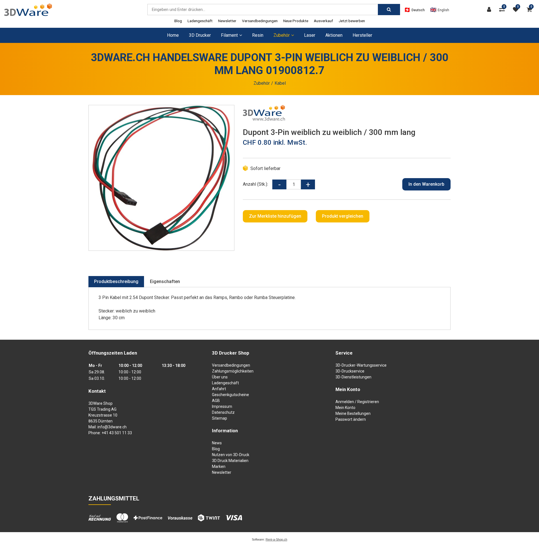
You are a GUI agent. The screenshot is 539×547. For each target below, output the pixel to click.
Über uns (220, 377)
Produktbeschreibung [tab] (116, 281)
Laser (309, 35)
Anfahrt (219, 389)
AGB (216, 400)
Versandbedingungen (260, 21)
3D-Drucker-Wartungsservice (361, 365)
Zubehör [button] (281, 35)
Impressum (222, 406)
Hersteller (362, 35)
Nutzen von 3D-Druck (230, 454)
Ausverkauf (323, 21)
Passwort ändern (350, 419)
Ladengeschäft (200, 21)
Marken (218, 466)
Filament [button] (229, 35)
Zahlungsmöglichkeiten (232, 371)
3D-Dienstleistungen (353, 377)
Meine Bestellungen (353, 413)
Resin (257, 35)
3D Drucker (200, 35)
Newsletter (227, 21)
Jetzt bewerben (352, 21)
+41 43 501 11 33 (117, 433)
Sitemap (219, 418)
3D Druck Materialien (230, 460)
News (217, 443)
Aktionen (333, 35)
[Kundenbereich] (490, 9)
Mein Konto (345, 407)
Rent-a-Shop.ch (276, 539)
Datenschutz (223, 412)
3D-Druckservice (349, 371)
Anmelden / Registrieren (357, 401)
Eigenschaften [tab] (165, 281)
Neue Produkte (295, 21)
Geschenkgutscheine (230, 394)
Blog (178, 21)
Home (173, 35)
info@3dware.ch (112, 427)
